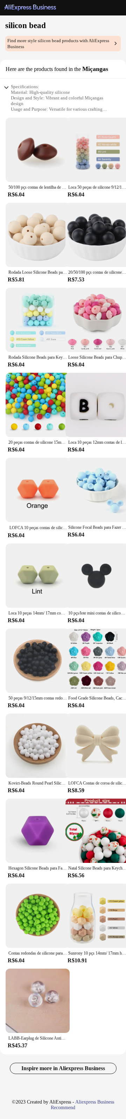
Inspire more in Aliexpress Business (63, 1068)
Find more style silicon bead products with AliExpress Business (58, 43)
